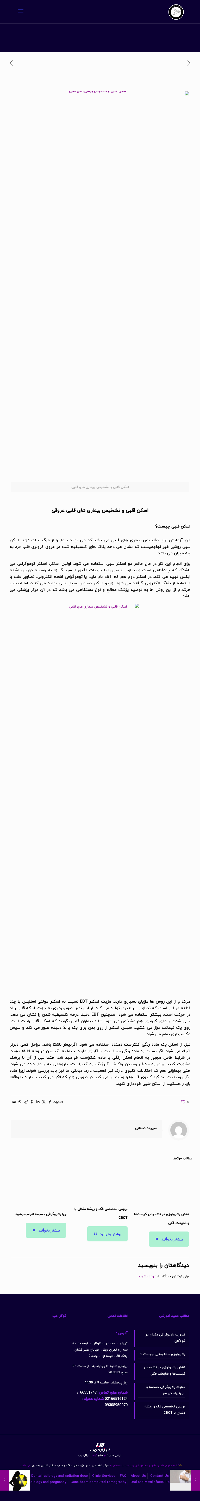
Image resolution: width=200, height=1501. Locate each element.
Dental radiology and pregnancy (41, 1482)
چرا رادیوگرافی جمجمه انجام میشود (40, 1214)
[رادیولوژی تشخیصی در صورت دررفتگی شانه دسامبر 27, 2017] (195, 1480)
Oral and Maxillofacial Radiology (155, 1482)
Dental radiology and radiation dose (59, 1476)
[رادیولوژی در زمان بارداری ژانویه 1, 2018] (4, 1480)
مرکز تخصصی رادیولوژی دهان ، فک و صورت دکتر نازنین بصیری (70, 1466)
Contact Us (159, 1476)
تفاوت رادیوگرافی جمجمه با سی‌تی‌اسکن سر (165, 1390)
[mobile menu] (20, 11)
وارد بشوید (146, 1276)
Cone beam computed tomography (98, 1482)
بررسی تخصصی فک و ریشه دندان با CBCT (165, 1409)
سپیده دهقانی (146, 1128)
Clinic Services (103, 1476)
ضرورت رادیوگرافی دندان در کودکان (165, 1337)
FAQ (123, 1476)
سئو (100, 1455)
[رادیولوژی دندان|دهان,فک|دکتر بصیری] (176, 11)
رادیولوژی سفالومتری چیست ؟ (162, 1354)
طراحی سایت (113, 1455)
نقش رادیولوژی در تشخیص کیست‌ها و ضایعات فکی (164, 1370)
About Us (138, 1476)
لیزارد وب (83, 1455)
